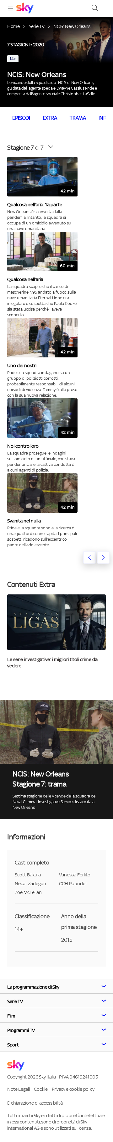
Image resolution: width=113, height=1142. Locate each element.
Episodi (21, 118)
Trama (78, 118)
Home (13, 26)
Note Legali (18, 1089)
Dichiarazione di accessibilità (34, 1103)
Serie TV (36, 26)
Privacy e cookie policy (73, 1089)
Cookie (40, 1089)
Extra (50, 118)
